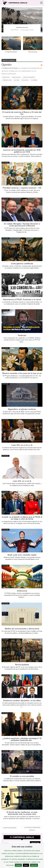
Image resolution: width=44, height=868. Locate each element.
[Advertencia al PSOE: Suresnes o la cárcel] (22, 285)
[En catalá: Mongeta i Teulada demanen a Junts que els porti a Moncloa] (22, 209)
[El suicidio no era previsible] (22, 762)
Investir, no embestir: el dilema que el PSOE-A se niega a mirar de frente (22, 517)
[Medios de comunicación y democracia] (22, 614)
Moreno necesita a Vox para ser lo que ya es (22, 373)
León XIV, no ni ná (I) (22, 480)
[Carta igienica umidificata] (22, 249)
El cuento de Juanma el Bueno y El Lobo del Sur (22, 113)
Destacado (25, 80)
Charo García (16, 77)
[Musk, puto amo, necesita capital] (22, 540)
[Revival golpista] (22, 650)
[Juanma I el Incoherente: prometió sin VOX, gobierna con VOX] (22, 135)
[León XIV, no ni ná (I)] (22, 467)
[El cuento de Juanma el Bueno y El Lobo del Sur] (22, 98)
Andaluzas (5, 77)
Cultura (16, 80)
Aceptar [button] (18, 865)
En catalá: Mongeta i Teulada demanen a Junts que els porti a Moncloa (22, 224)
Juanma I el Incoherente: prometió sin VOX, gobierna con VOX (22, 150)
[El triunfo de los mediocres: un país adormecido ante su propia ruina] (22, 798)
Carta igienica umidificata (22, 263)
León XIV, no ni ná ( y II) (22, 445)
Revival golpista (22, 664)
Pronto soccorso (32, 52)
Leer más (34, 865)
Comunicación (6, 80)
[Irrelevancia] (22, 576)
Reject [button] (26, 865)
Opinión (4, 786)
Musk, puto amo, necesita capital (22, 554)
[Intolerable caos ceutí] (22, 19)
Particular (22, 335)
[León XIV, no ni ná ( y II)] (22, 431)
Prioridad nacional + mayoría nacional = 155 (22, 187)
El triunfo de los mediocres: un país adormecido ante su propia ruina (22, 813)
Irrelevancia (22, 590)
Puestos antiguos (9, 828)
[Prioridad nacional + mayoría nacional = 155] (22, 173)
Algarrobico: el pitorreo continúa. (22, 409)
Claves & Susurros (29, 77)
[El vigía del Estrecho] (11, 43)
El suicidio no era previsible (22, 776)
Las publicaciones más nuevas (32, 827)
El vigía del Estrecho (11, 52)
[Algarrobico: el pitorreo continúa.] (22, 395)
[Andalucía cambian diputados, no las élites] (22, 686)
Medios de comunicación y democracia (22, 628)
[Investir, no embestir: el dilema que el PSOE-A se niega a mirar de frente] (22, 503)
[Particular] (22, 321)
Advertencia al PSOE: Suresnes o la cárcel (22, 299)
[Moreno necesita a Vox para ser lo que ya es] (22, 359)
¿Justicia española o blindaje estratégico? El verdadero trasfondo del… (22, 739)
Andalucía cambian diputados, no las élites (22, 700)
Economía (34, 80)
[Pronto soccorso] (32, 43)
